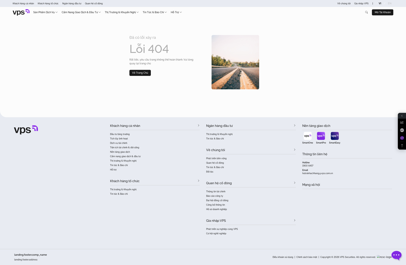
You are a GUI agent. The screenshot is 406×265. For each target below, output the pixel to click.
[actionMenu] (402, 122)
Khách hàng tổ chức (48, 3)
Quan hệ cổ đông (94, 3)
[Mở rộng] (402, 116)
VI (380, 3)
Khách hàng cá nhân (23, 3)
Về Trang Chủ (140, 72)
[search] (366, 12)
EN (389, 3)
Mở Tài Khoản (383, 12)
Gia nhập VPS (361, 3)
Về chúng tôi (343, 3)
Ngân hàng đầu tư (71, 3)
